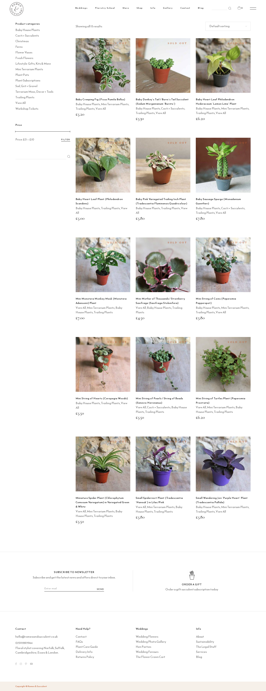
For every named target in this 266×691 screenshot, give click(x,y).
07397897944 (24, 643)
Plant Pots (22, 75)
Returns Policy (85, 657)
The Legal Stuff (206, 646)
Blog (199, 657)
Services (201, 652)
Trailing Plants (85, 108)
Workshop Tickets (26, 108)
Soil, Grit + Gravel (26, 86)
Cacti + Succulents (173, 108)
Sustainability (205, 641)
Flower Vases (23, 52)
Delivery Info (84, 652)
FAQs (79, 641)
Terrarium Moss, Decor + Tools (34, 91)
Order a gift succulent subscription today (191, 589)
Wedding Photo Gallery (151, 641)
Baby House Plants (88, 104)
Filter (65, 139)
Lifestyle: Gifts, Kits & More (33, 63)
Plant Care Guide (87, 646)
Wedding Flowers (147, 636)
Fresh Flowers (24, 58)
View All (101, 108)
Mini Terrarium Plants (115, 104)
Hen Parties (143, 646)
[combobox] (228, 26)
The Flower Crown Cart (150, 657)
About (200, 636)
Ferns (19, 47)
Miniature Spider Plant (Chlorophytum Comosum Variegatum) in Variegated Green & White (102, 502)
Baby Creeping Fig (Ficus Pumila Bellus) (100, 99)
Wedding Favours (147, 652)
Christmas (22, 41)
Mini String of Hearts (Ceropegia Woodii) (102, 398)
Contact (81, 636)
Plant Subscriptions (27, 80)
